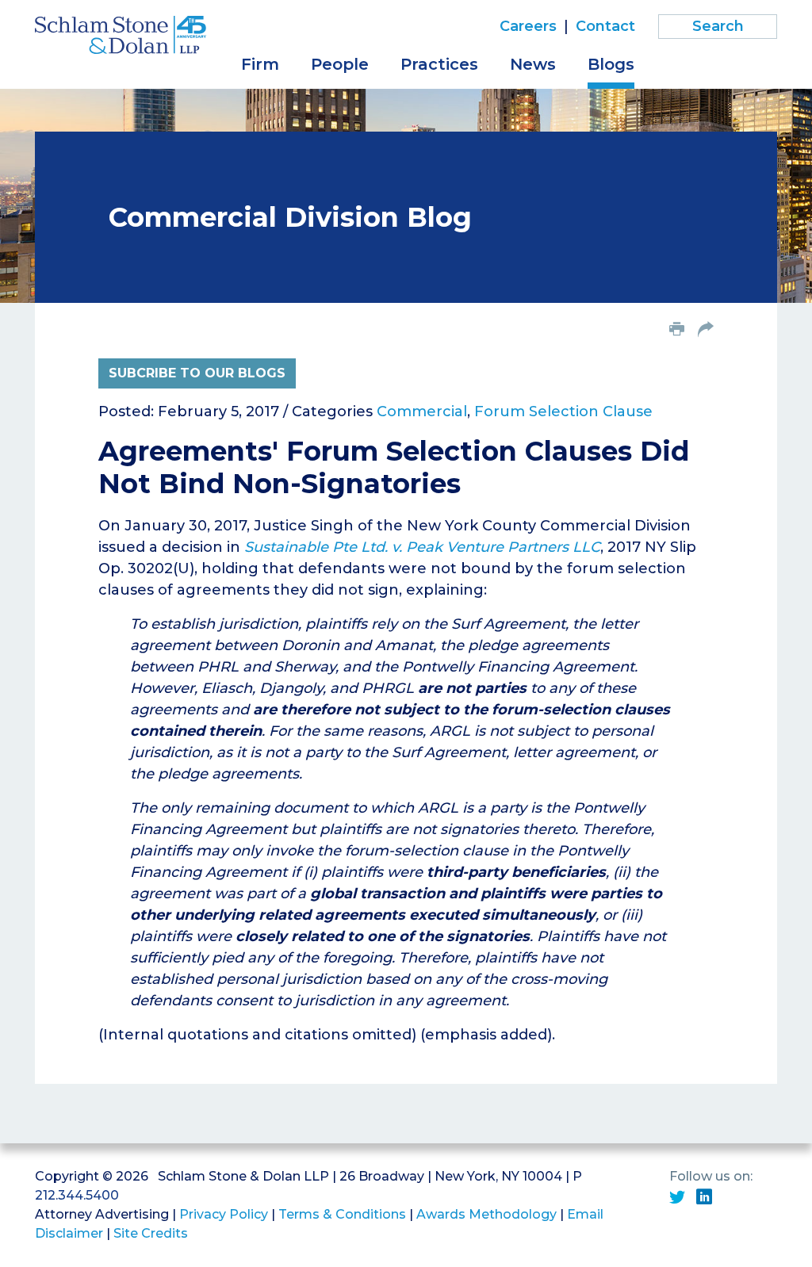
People (340, 64)
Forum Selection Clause (563, 411)
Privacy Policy (223, 1214)
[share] (706, 331)
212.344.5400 (77, 1195)
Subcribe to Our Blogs (197, 373)
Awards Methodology (486, 1214)
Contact (605, 26)
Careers (528, 26)
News (533, 64)
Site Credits (150, 1233)
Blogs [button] (611, 64)
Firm (260, 64)
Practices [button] (439, 64)
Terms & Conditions (342, 1214)
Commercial (422, 411)
